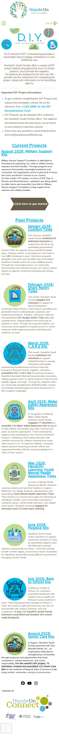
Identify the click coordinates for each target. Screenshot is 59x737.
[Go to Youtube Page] (29, 683)
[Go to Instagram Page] (35, 683)
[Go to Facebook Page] (22, 683)
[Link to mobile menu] (4, 24)
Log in (48, 23)
